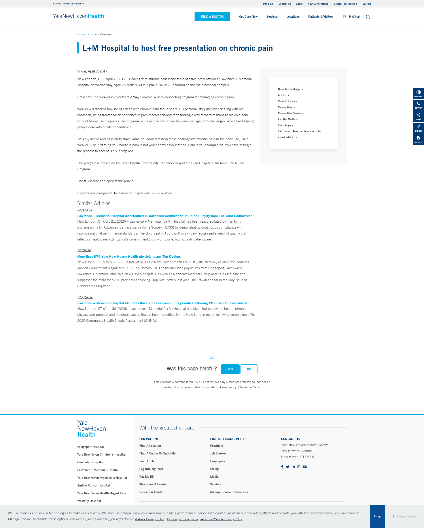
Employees (217, 461)
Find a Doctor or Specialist (157, 453)
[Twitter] (287, 467)
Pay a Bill (268, 3)
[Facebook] (282, 467)
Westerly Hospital (89, 501)
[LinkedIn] (293, 467)
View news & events (152, 484)
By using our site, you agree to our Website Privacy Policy (204, 519)
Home (81, 34)
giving (214, 469)
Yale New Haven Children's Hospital (101, 454)
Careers (367, 3)
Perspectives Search (289, 113)
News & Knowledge (318, 3)
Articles (282, 95)
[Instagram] (298, 467)
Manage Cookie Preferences (229, 492)
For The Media (286, 119)
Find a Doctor (212, 17)
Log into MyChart (151, 469)
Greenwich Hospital (90, 462)
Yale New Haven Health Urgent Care (101, 493)
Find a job (146, 461)
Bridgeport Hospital (90, 447)
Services (272, 17)
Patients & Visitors (320, 17)
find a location (150, 446)
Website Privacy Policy (149, 519)
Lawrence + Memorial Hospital (98, 470)
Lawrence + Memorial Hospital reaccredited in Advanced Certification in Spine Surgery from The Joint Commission (164, 215)
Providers (216, 446)
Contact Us (285, 3)
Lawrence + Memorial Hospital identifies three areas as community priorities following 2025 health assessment (162, 303)
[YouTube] (305, 467)
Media (214, 477)
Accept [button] (377, 516)
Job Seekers (218, 453)
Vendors (215, 484)
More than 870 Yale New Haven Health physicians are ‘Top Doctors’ (129, 256)
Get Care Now (248, 17)
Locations (292, 17)
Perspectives (285, 107)
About (299, 3)
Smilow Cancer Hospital (93, 485)
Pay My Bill (147, 477)
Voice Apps (284, 125)
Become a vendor (151, 492)
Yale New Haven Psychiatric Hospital (102, 478)
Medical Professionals (345, 3)
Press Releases (286, 101)
